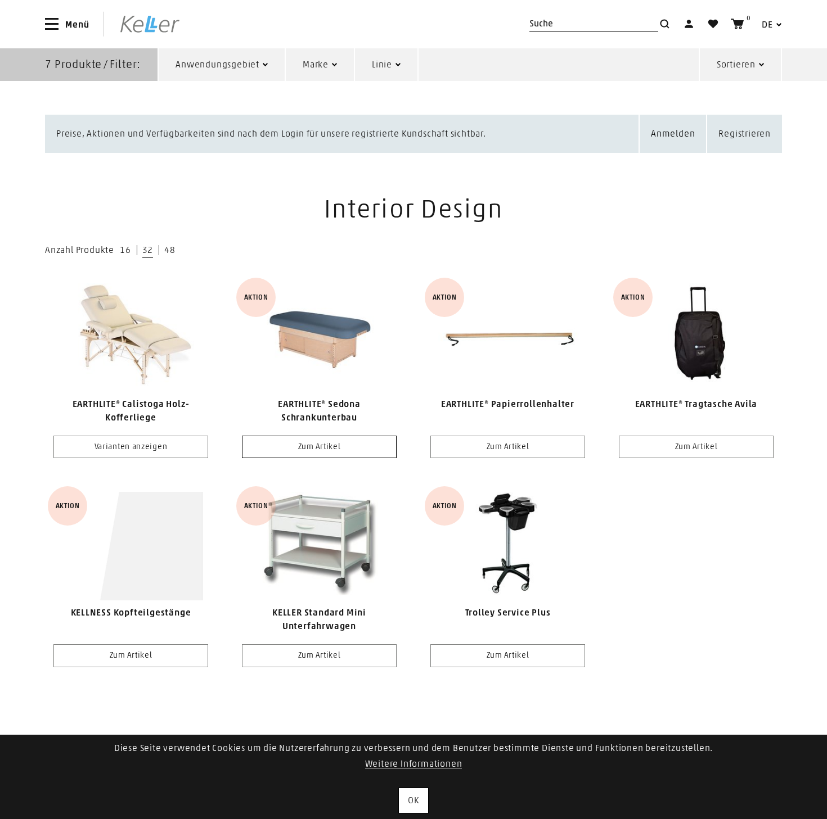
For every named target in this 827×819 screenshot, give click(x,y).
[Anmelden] (688, 23)
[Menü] (52, 24)
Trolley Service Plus (508, 612)
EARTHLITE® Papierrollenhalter (507, 404)
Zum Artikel (319, 447)
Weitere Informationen (413, 763)
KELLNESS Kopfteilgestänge (131, 612)
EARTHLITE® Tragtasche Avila (696, 404)
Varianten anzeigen (131, 447)
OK (413, 800)
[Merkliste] (713, 23)
